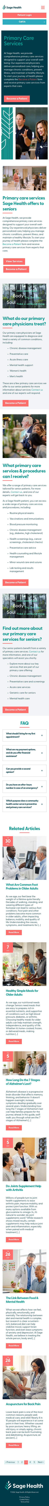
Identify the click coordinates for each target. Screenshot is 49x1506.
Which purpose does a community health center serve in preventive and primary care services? (22, 804)
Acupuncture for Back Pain (23, 1404)
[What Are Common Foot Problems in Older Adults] (24, 858)
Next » (41, 1462)
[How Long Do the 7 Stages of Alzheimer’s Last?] (24, 1063)
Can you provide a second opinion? (18, 770)
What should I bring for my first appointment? (20, 735)
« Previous (10, 1462)
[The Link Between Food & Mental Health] (24, 1271)
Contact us (37, 390)
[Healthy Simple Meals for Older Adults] (24, 964)
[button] (24, 22)
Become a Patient (27, 79)
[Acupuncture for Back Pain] (24, 1377)
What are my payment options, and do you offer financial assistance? (21, 753)
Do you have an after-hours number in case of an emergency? (22, 786)
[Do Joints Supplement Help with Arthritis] (24, 1159)
